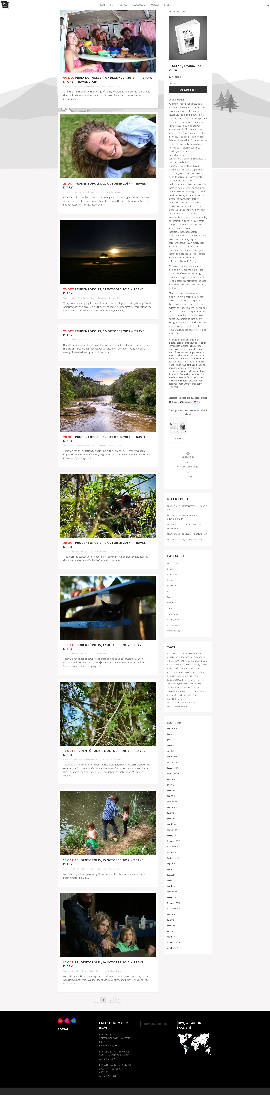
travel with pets (198, 691)
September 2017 (173, 858)
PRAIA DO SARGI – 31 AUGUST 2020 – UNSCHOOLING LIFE (115, 1053)
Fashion (170, 580)
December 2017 (173, 841)
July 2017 (170, 869)
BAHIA (191, 661)
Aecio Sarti (172, 653)
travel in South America (190, 684)
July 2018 (170, 813)
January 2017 (172, 897)
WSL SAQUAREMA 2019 (177, 707)
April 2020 (171, 751)
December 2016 (173, 903)
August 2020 (172, 728)
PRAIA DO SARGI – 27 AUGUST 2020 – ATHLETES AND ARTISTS (115, 1069)
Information (187, 669)
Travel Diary (172, 684)
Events (204, 665)
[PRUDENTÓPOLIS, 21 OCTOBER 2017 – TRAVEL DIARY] (108, 252)
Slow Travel (171, 603)
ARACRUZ (197, 653)
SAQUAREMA (173, 680)
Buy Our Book (155, 1024)
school (183, 680)
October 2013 (172, 948)
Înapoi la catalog (177, 11)
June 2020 (171, 740)
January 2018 (172, 835)
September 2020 (174, 723)
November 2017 (173, 847)
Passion (188, 672)
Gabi (92, 86)
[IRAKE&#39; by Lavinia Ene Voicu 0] (188, 38)
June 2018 (171, 819)
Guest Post (171, 586)
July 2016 (170, 920)
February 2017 (172, 892)
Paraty (170, 672)
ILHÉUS (177, 669)
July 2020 (171, 734)
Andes (189, 653)
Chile (169, 665)
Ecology (196, 665)
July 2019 (170, 785)
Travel (169, 608)
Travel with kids (193, 688)
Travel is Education (176, 688)
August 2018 (172, 807)
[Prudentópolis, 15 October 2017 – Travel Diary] (108, 823)
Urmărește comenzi (188, 466)
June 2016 (171, 926)
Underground (172, 625)
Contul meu (188, 456)
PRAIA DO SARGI (174, 676)
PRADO (202, 672)
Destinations (172, 574)
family (170, 669)
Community (178, 665)
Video (182, 695)
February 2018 (173, 830)
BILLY (197, 661)
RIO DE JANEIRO (190, 676)
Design (170, 569)
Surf (201, 680)
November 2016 (173, 909)
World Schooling (173, 631)
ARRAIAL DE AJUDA (175, 657)
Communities (172, 563)
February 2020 (173, 762)
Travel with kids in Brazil (178, 691)
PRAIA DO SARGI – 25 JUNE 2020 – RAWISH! (184, 540)
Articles (170, 661)
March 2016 (171, 937)
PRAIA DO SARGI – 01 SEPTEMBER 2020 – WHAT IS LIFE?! (114, 1038)
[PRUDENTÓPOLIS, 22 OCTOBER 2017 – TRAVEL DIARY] (108, 146)
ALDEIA (181, 653)
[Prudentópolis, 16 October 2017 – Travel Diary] (108, 713)
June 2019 (171, 790)
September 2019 (174, 774)
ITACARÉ (198, 669)
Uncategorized (173, 620)
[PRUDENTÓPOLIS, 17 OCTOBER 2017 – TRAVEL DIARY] (108, 608)
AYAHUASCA (181, 661)
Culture (187, 665)
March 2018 (171, 824)
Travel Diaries (83, 86)
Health (170, 591)
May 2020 (171, 745)
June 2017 (171, 875)
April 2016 (171, 931)
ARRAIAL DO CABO (194, 657)
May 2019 (171, 796)
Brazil (203, 661)
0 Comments (101, 192)
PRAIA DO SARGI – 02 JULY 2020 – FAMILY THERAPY (187, 534)
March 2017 (171, 886)
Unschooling (173, 695)
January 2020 (172, 768)
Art (205, 657)
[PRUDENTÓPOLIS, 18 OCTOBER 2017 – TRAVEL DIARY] (108, 506)
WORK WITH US (194, 695)
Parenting (171, 597)
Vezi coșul (188, 476)
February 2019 (173, 802)
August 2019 (172, 779)
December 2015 (173, 942)
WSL (195, 703)
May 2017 (171, 880)
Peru (195, 672)
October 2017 (172, 852)
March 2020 (172, 757)
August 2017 (172, 864)
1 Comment (100, 86)
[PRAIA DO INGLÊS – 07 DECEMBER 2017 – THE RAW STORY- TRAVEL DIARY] (108, 40)
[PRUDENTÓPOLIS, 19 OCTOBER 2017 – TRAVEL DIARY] (108, 400)
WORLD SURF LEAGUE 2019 (179, 703)
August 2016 (172, 914)
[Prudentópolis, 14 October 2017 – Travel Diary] (108, 925)
